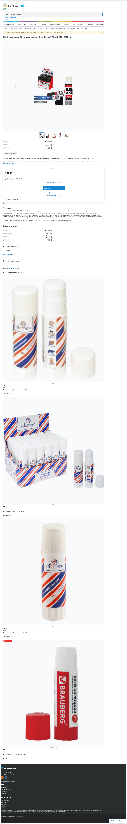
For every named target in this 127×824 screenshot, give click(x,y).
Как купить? (5, 800)
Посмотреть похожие (54, 195)
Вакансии (4, 794)
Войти (6, 17)
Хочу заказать (53, 193)
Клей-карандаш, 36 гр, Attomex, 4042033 (15, 390)
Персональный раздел (8, 781)
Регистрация (13, 17)
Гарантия (3, 804)
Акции (3, 807)
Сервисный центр (7, 789)
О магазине (4, 787)
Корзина (7, 19)
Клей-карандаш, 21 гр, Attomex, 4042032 (15, 633)
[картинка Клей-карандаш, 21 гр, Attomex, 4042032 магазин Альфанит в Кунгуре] (53, 572)
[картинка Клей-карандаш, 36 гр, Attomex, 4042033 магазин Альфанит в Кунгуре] (53, 329)
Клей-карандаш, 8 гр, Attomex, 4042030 (14, 511)
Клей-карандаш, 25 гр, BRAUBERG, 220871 (15, 754)
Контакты (4, 791)
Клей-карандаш (10, 153)
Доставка (4, 802)
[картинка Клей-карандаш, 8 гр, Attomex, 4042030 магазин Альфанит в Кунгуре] (53, 450)
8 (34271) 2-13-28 (7, 772)
